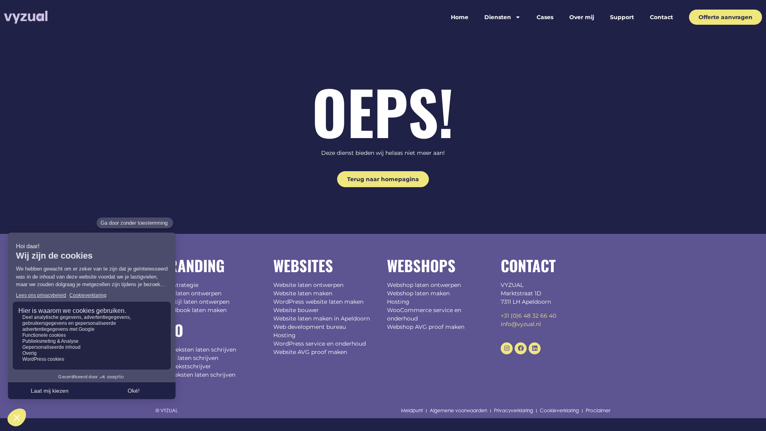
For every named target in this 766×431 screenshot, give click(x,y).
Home (459, 17)
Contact (661, 17)
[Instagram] (507, 348)
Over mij (581, 17)
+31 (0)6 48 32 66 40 (528, 315)
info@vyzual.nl (521, 324)
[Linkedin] (535, 348)
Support (622, 17)
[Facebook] (521, 348)
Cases (545, 17)
